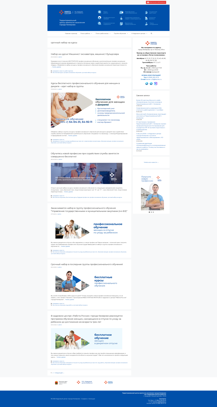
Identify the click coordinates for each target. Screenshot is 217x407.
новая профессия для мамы (92, 141)
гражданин (56, 71)
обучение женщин (106, 141)
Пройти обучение (120, 33)
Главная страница (71, 33)
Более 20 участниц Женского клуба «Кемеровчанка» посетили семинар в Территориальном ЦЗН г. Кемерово (149, 102)
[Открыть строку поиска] (151, 33)
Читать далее (56, 67)
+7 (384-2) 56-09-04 (160, 400)
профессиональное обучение (72, 72)
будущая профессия (83, 197)
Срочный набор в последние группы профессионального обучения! (87, 264)
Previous (140, 210)
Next (162, 210)
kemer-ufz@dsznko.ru (154, 79)
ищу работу (69, 305)
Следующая (59, 373)
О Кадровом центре (138, 33)
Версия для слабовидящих (157, 2)
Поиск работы (85, 33)
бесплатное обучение (59, 197)
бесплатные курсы (58, 72)
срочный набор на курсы (89, 72)
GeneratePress (100, 399)
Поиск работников (102, 33)
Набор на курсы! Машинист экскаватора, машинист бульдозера (85, 54)
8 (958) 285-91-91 (153, 77)
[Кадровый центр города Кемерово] (108, 18)
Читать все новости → (151, 162)
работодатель (69, 71)
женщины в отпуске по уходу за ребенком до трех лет (68, 141)
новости (61, 71)
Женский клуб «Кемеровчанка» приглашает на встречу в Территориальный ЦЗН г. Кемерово (151, 116)
